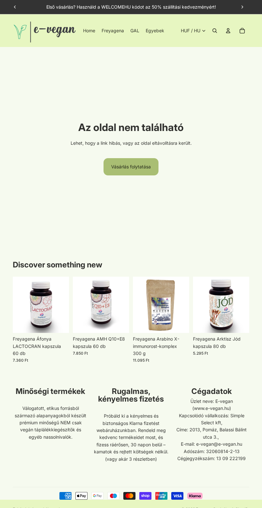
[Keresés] (215, 31)
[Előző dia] (15, 7)
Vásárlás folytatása (131, 166)
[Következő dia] (242, 7)
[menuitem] (155, 31)
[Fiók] (228, 31)
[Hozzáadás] (59, 323)
